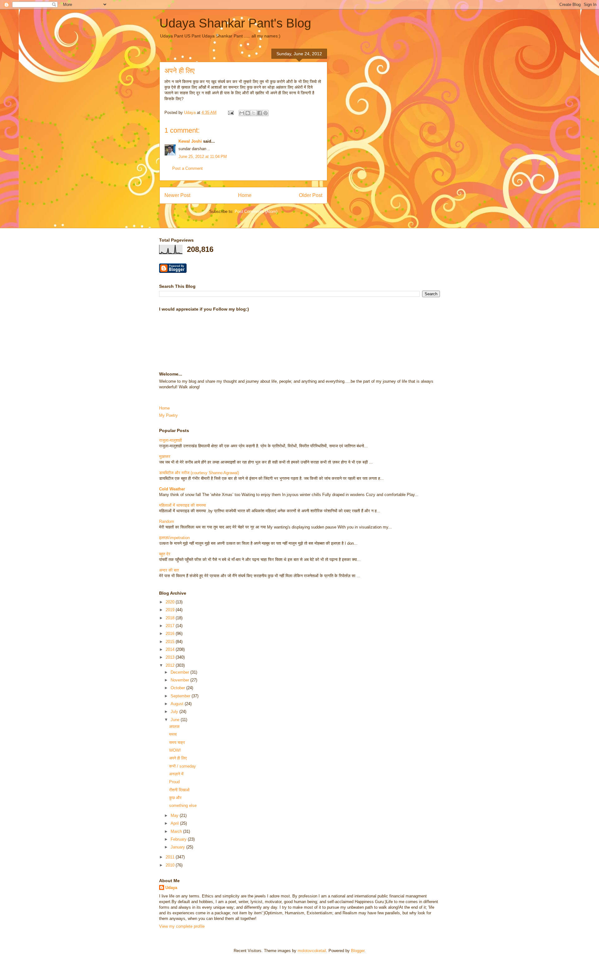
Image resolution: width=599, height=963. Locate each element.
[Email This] (242, 113)
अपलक (174, 726)
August (178, 703)
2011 (171, 857)
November (180, 680)
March (177, 831)
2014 (171, 649)
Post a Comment (187, 168)
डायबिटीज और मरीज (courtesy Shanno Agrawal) (199, 472)
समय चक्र (177, 742)
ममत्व (173, 734)
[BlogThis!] (248, 113)
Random (166, 521)
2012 (171, 665)
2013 (171, 657)
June (176, 719)
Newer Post (177, 195)
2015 (171, 641)
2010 (171, 865)
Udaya (171, 887)
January (178, 847)
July (175, 711)
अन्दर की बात (169, 570)
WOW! (175, 750)
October (178, 687)
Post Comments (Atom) (256, 211)
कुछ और (175, 797)
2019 (171, 609)
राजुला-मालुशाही (170, 440)
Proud (174, 781)
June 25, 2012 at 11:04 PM (202, 156)
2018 (171, 618)
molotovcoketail (312, 950)
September (181, 696)
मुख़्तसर (164, 456)
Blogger (357, 950)
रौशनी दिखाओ (179, 790)
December (180, 672)
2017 (171, 625)
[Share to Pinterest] (265, 113)
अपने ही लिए (178, 758)
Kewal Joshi (190, 141)
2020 (171, 602)
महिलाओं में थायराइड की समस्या (182, 505)
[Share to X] (254, 113)
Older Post (310, 195)
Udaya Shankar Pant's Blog (235, 23)
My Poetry (168, 415)
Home (244, 195)
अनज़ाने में (176, 774)
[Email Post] (230, 112)
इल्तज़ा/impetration (174, 537)
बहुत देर (164, 554)
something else (183, 805)
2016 (171, 633)
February (179, 839)
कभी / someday (182, 766)
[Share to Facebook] (259, 113)
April (175, 823)
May (175, 815)
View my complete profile (182, 926)
